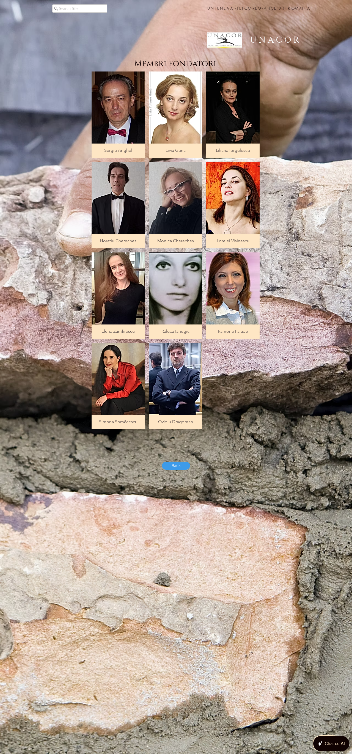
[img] (118, 386)
